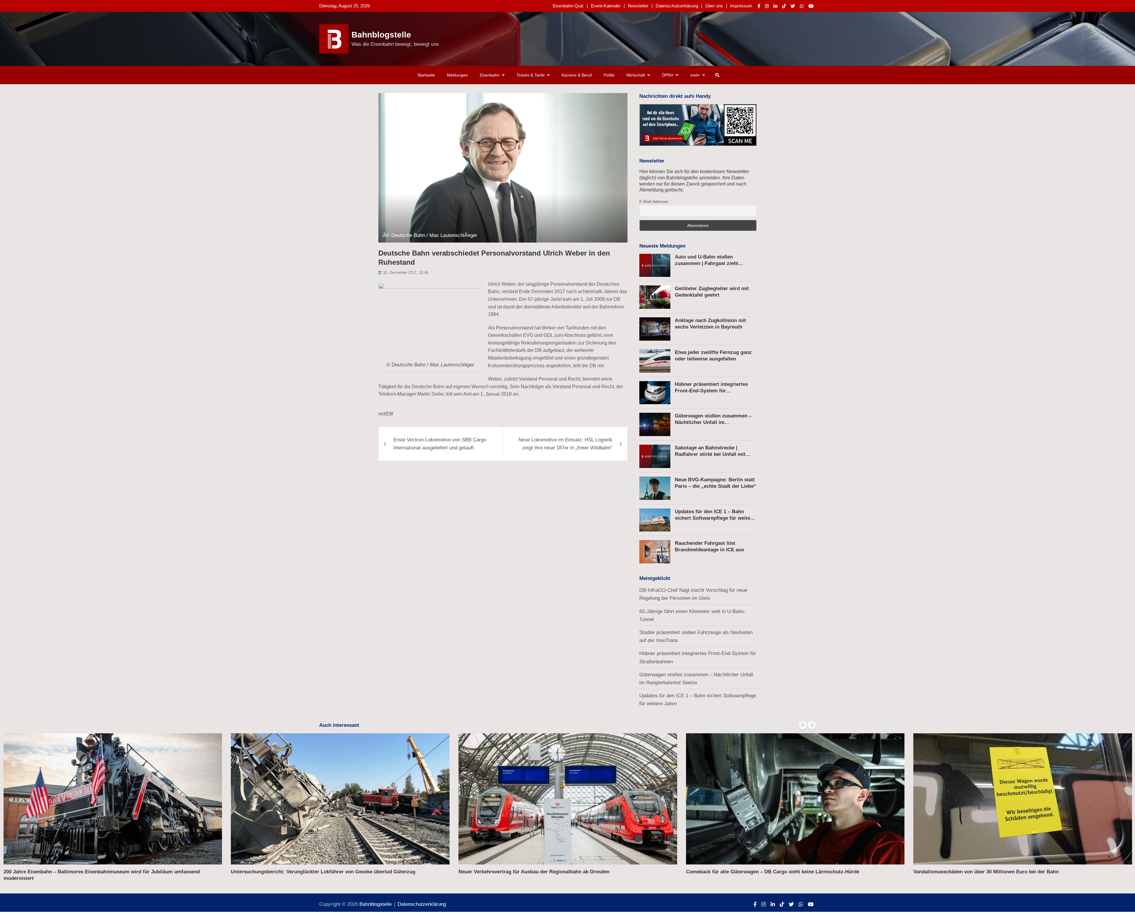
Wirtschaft (635, 75)
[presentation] (803, 725)
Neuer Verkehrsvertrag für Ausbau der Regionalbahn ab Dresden (533, 872)
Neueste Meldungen (662, 246)
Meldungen (457, 75)
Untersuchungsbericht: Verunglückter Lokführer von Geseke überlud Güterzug (323, 872)
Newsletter (638, 5)
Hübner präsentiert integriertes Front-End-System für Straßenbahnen (711, 390)
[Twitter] (792, 6)
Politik (609, 75)
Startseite (426, 75)
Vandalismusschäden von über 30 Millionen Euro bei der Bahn (986, 872)
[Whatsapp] (801, 6)
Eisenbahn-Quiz (568, 5)
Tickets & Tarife (530, 75)
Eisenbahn (490, 75)
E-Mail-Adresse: (654, 201)
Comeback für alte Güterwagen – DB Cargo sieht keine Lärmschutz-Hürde (772, 872)
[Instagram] (767, 6)
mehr (695, 75)
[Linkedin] (775, 6)
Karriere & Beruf (577, 75)
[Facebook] (759, 6)
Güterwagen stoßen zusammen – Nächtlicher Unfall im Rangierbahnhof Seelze (713, 422)
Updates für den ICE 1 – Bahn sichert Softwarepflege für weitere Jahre (715, 518)
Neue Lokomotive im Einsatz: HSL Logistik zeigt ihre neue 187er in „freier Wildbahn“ (565, 444)
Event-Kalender (606, 5)
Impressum (741, 5)
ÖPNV (667, 75)
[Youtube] (811, 6)
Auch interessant (339, 725)
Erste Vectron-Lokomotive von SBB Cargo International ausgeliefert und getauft (439, 444)
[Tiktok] (784, 6)
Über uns (714, 5)
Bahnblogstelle (381, 34)
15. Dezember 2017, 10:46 (405, 273)
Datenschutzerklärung (677, 5)
